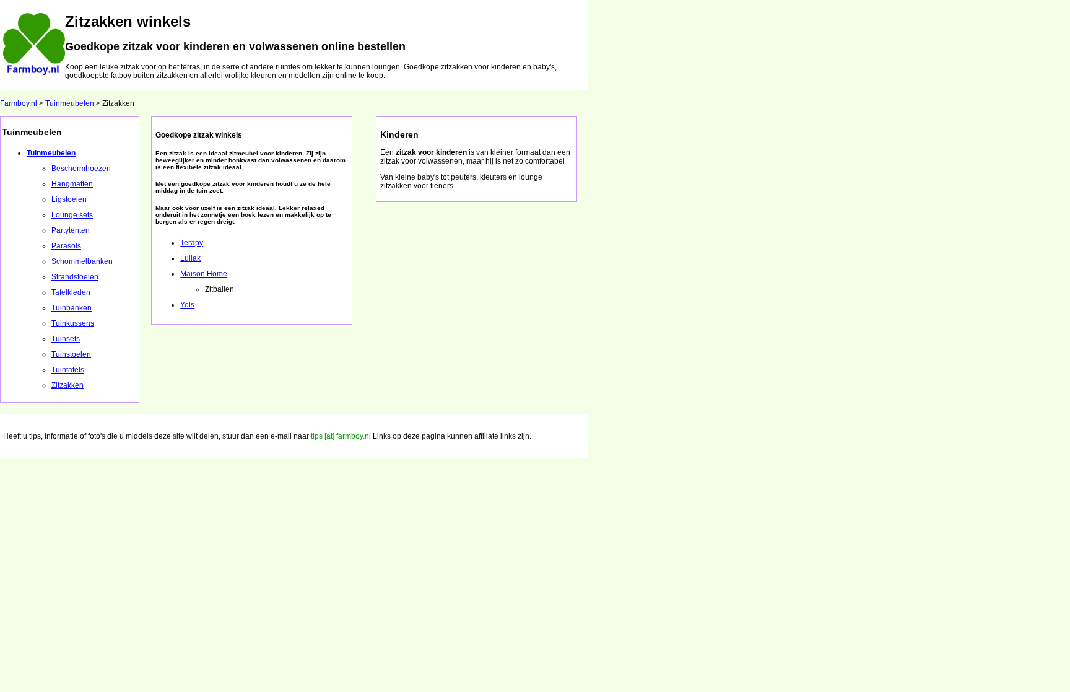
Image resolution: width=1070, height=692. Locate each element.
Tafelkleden (70, 292)
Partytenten (70, 230)
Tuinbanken (71, 308)
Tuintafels (67, 370)
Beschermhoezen (81, 168)
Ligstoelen (69, 199)
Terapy (191, 243)
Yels (187, 304)
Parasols (66, 246)
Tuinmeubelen (69, 103)
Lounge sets (72, 215)
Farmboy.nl (18, 103)
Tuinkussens (72, 323)
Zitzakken (67, 385)
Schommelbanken (82, 261)
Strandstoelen (74, 277)
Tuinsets (65, 339)
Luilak (190, 258)
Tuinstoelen (71, 354)
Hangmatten (72, 184)
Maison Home (203, 273)
